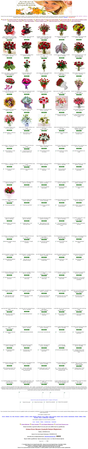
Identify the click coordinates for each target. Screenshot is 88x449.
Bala (13, 416)
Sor (47, 441)
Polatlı (84, 416)
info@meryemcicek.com (50, 436)
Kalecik (58, 416)
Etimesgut (39, 416)
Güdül (50, 416)
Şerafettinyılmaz (47, 421)
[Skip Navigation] (57, 436)
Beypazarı (17, 416)
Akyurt (3, 416)
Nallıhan (80, 416)
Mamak (76, 416)
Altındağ (7, 416)
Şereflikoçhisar (45, 417)
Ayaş (11, 416)
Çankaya (27, 416)
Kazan (62, 416)
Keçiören (66, 416)
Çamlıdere (22, 416)
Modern (41, 421)
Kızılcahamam (71, 416)
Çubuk (30, 416)
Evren (43, 416)
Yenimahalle (51, 417)
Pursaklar (36, 417)
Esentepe (37, 421)
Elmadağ (35, 416)
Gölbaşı (46, 416)
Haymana (54, 416)
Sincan (40, 417)
